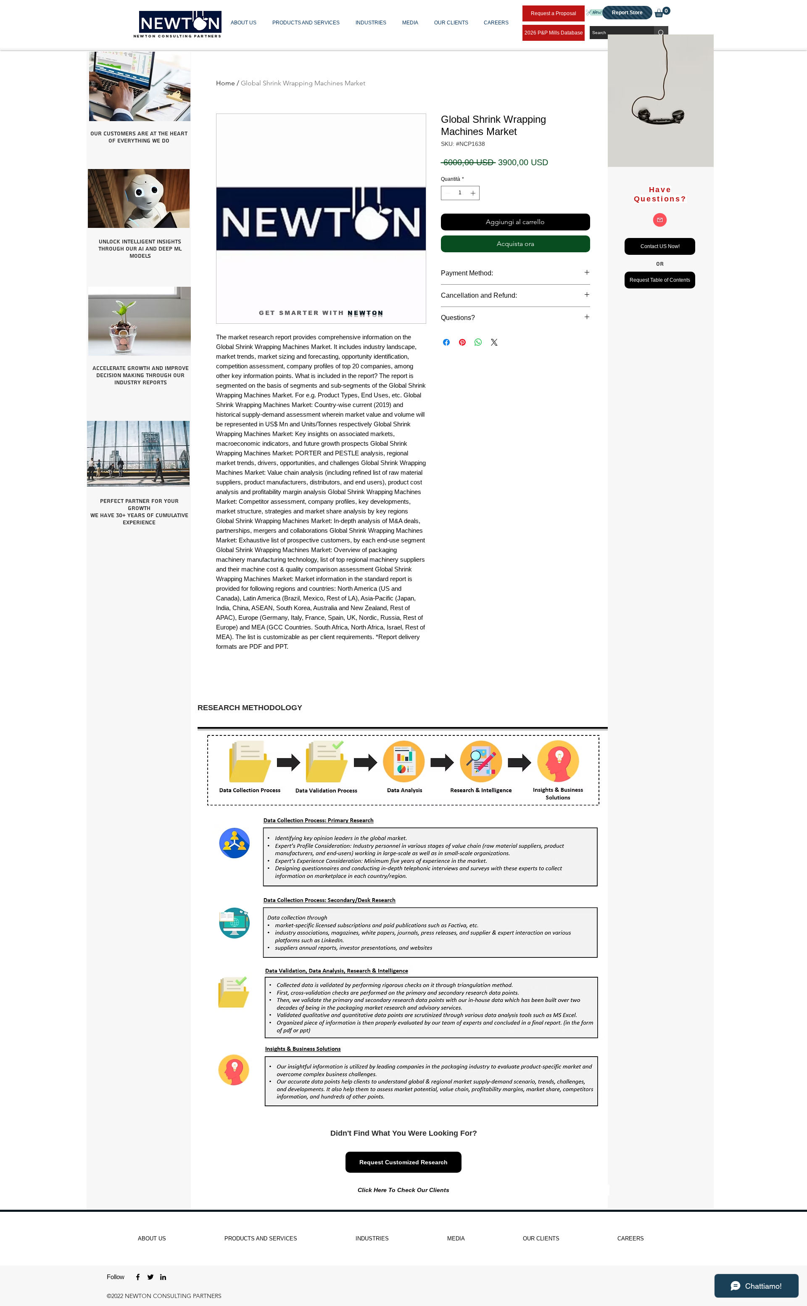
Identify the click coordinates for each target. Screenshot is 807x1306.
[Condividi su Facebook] (446, 342)
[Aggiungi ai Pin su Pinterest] (462, 342)
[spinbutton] (460, 193)
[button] (245, 23)
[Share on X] (494, 342)
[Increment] (473, 193)
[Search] (661, 32)
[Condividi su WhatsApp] (478, 342)
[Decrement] (446, 193)
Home (225, 83)
